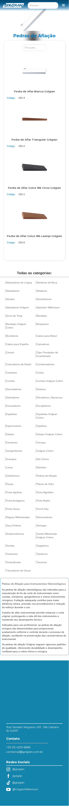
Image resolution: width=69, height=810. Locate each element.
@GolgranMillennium (25, 789)
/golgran (17, 776)
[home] (11, 5)
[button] (63, 5)
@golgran (18, 769)
